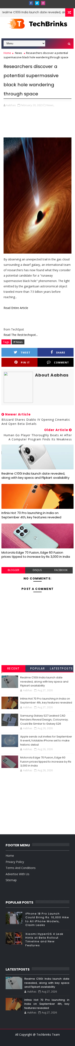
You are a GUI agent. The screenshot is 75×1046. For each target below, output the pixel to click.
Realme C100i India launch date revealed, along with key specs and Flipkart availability (35, 475)
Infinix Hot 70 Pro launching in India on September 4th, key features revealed (31, 515)
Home (7, 53)
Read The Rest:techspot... (21, 335)
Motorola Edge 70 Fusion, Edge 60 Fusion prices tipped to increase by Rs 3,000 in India (35, 554)
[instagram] (43, 3)
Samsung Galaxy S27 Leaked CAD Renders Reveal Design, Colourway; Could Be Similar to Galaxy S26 (44, 720)
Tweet (25, 352)
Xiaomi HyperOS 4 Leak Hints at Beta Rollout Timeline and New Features (44, 939)
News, (50, 105)
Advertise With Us (17, 874)
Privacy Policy (15, 862)
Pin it (25, 362)
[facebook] (31, 3)
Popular (37, 668)
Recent (13, 668)
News (18, 53)
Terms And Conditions (21, 868)
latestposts (61, 668)
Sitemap (11, 880)
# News (18, 342)
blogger (13, 570)
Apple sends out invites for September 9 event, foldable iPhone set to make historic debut (46, 741)
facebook (61, 570)
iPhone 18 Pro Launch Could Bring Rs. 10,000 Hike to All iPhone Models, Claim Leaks (47, 919)
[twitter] (37, 3)
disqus (37, 570)
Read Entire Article (16, 308)
